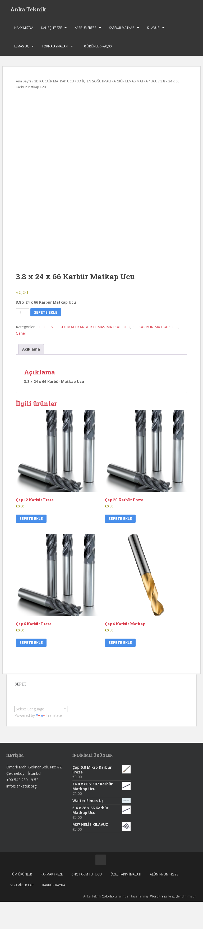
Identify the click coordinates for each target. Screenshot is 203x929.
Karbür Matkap (121, 27)
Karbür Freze (85, 27)
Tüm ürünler (21, 874)
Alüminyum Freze (164, 874)
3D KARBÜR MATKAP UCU (54, 81)
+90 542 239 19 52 (22, 779)
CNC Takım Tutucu (86, 874)
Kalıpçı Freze (51, 27)
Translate (54, 715)
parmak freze (52, 874)
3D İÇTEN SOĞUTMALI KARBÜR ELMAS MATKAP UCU (117, 81)
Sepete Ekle (45, 312)
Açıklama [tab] (31, 349)
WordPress (158, 896)
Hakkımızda (23, 27)
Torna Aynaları (55, 46)
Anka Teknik (28, 9)
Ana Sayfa (23, 81)
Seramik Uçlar (22, 885)
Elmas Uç (21, 46)
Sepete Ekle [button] (31, 518)
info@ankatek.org (21, 786)
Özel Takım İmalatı (125, 874)
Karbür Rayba (53, 885)
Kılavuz (153, 27)
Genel (21, 333)
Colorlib (108, 896)
